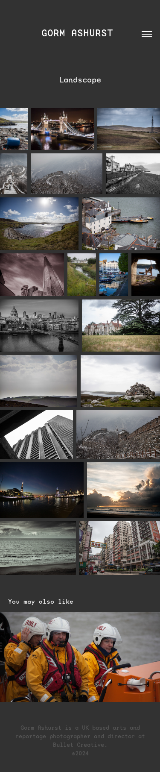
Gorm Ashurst (80, 32)
